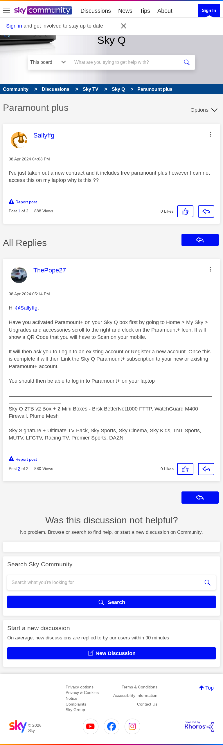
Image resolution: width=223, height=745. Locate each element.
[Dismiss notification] (123, 26)
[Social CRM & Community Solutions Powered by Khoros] (199, 726)
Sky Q (111, 40)
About (164, 11)
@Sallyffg (26, 308)
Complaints (76, 704)
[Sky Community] (43, 10)
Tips (145, 11)
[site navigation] (6, 11)
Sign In (209, 10)
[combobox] (126, 62)
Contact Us (147, 704)
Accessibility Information (135, 695)
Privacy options (79, 687)
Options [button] (199, 110)
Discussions (95, 11)
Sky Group (75, 709)
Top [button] (209, 688)
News (125, 11)
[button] (210, 134)
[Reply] (206, 211)
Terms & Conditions (139, 687)
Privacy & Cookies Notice (82, 695)
